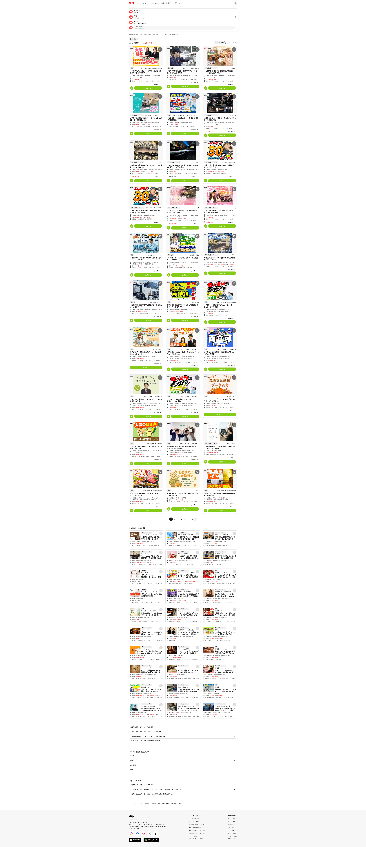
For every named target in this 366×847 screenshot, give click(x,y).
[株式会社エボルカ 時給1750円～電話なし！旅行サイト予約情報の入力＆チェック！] (146, 348)
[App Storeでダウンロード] (135, 840)
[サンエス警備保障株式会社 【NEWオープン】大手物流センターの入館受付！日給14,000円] (183, 255)
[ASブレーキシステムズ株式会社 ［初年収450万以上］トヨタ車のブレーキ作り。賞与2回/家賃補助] (183, 67)
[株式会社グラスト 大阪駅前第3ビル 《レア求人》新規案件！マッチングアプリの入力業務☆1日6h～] (146, 396)
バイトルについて (193, 836)
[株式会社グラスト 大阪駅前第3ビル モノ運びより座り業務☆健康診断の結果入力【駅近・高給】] (220, 349)
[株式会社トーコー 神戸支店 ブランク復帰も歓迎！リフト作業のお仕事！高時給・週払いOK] (146, 444)
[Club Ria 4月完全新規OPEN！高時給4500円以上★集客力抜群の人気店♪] (220, 254)
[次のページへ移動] (195, 519)
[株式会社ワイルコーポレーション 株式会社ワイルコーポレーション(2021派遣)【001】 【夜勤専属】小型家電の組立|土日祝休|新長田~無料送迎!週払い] (183, 114)
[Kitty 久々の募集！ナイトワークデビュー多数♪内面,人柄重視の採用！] (220, 207)
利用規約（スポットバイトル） (197, 830)
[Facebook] (137, 833)
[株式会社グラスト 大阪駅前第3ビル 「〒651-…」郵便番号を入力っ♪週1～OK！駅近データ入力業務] (183, 396)
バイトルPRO (231, 830)
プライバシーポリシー (195, 821)
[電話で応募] (131, 88)
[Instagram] (131, 833)
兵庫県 (147, 803)
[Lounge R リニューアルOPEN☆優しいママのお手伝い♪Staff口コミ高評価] (183, 208)
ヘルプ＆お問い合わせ (195, 818)
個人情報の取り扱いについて (196, 824)
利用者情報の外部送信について (197, 827)
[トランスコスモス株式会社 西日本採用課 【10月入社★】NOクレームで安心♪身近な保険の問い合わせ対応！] (146, 68)
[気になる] (160, 49)
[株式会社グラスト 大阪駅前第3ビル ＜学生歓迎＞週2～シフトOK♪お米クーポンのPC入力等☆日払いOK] (183, 444)
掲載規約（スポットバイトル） (197, 833)
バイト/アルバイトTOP (136, 803)
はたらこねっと (232, 833)
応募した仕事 (166, 3)
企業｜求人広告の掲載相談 (196, 839)
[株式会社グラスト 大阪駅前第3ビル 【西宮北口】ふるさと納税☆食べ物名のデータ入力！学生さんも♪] (183, 349)
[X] (149, 833)
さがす (145, 3)
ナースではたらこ (232, 836)
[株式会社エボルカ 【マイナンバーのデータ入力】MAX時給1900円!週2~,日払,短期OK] (220, 396)
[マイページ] (235, 3)
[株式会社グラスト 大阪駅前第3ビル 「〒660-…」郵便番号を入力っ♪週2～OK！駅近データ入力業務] (220, 302)
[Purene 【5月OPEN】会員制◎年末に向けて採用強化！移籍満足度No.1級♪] (220, 68)
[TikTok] (156, 833)
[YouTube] (143, 833)
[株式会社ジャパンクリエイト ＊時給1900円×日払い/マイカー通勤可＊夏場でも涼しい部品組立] (146, 255)
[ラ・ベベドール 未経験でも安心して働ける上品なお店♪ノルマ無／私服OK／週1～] (220, 115)
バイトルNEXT (231, 821)
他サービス (178, 3)
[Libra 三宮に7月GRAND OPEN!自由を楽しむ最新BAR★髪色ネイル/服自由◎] (183, 162)
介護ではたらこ (232, 839)
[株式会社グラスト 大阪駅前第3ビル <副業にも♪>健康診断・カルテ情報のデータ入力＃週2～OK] (220, 491)
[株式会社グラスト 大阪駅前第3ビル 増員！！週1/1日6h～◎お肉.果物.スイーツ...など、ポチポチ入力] (146, 491)
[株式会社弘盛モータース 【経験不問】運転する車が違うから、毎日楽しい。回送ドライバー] (146, 301)
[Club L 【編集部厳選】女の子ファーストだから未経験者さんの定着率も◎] (146, 162)
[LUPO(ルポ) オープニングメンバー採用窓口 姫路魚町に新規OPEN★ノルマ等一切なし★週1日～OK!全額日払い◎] (146, 114)
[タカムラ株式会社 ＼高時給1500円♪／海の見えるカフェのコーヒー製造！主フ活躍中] (220, 443)
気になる (154, 3)
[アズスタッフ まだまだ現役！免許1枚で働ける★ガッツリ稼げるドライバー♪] (183, 490)
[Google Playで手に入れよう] (151, 840)
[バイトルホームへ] (133, 3)
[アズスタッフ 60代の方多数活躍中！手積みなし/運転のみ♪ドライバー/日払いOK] (183, 301)
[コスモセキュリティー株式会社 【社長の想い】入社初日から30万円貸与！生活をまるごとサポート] (220, 162)
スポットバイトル (232, 818)
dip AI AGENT (231, 824)
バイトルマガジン (232, 827)
